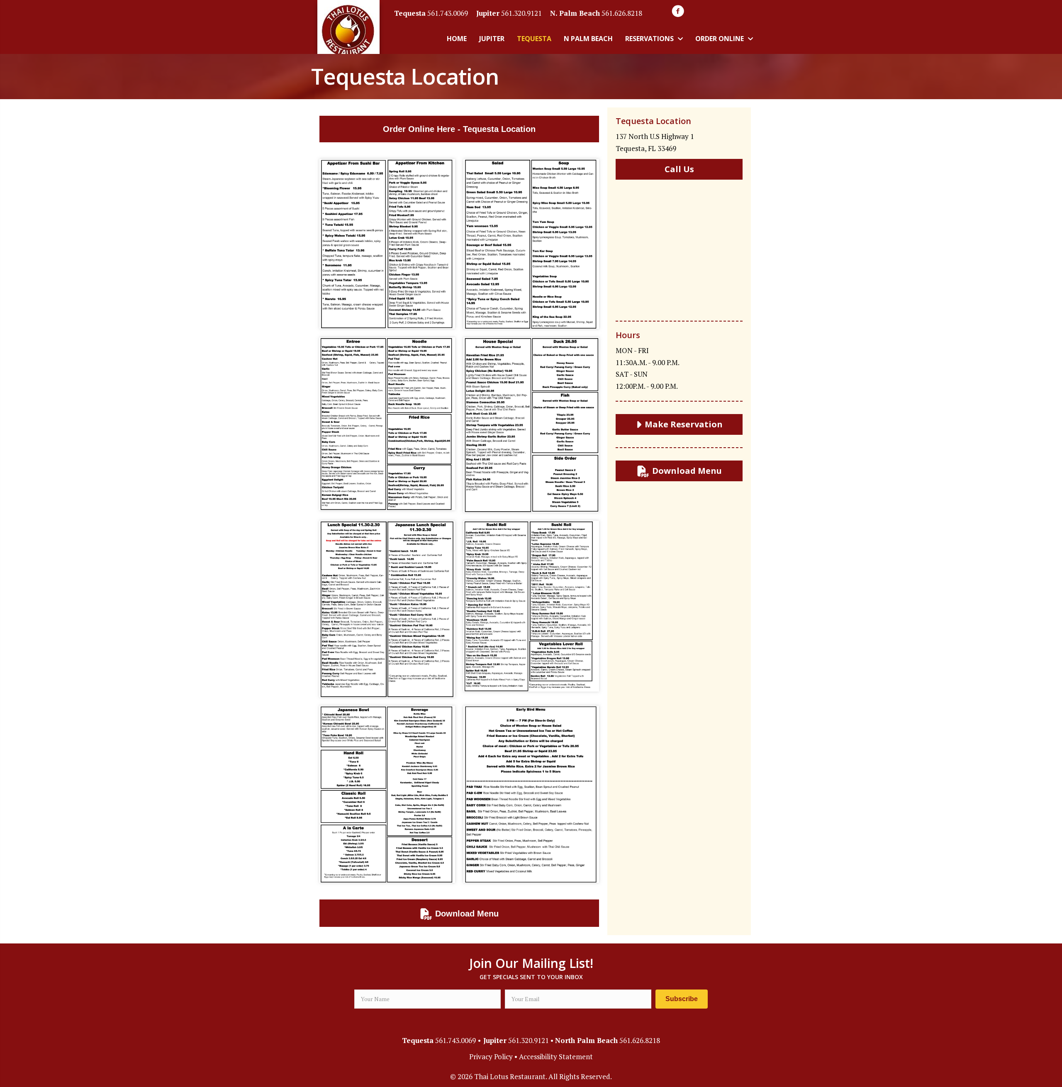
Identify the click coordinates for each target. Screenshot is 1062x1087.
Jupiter (487, 13)
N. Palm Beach (575, 13)
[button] (681, 999)
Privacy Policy (491, 1056)
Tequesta (410, 13)
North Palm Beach (586, 1040)
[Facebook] (677, 11)
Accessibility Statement (556, 1056)
